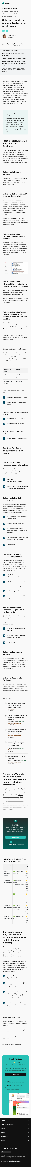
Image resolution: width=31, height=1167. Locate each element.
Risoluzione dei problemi (9, 14)
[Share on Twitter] (3, 31)
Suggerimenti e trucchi (16, 1044)
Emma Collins (12, 35)
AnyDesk (7, 1044)
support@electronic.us (15, 1161)
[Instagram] (13, 1148)
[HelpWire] (7, 4)
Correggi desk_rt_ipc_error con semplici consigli (16, 704)
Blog (7, 43)
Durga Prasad (11, 748)
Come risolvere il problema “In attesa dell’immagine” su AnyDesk (17, 717)
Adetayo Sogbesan (13, 707)
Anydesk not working (17, 43)
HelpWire (3, 44)
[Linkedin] (11, 1148)
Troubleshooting (12, 709)
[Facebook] (8, 1148)
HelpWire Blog (10, 8)
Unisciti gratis (15, 837)
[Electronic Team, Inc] (16, 1148)
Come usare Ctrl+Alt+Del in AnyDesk (16, 757)
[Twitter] (2, 1148)
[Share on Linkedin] (7, 31)
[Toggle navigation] (28, 3)
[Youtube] (5, 1148)
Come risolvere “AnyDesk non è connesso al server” (17, 730)
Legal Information (14, 1157)
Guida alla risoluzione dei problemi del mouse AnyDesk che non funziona (17, 744)
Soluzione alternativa (11, 126)
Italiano (5, 1151)
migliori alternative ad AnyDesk (14, 801)
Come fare (21, 721)
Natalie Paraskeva (12, 760)
